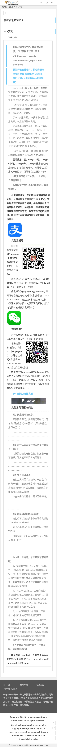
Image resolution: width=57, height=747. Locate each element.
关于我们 (7, 685)
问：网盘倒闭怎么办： (24, 415)
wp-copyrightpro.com (39, 745)
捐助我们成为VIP (10, 689)
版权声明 (24, 685)
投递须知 (40, 685)
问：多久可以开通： (23, 475)
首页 (4, 7)
